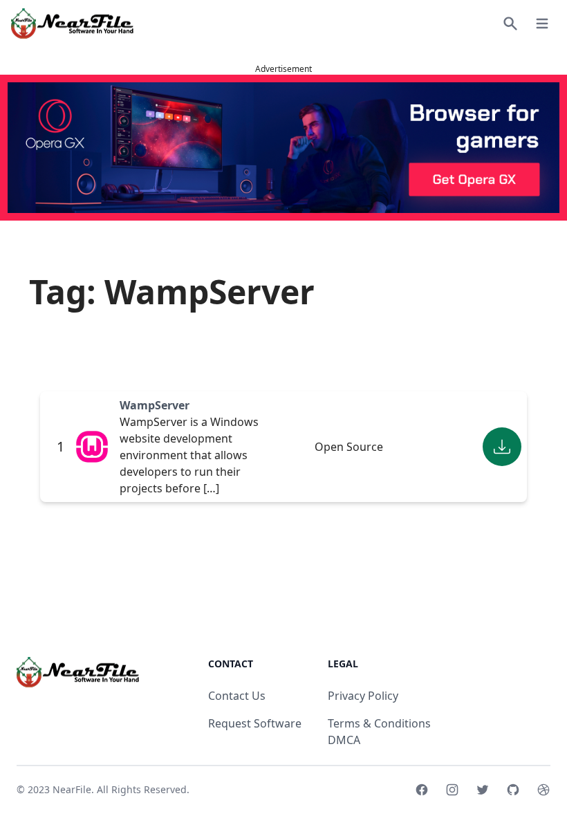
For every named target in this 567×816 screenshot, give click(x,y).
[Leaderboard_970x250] (283, 148)
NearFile (72, 789)
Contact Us (237, 695)
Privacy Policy (363, 695)
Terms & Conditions (379, 723)
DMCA (344, 740)
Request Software (254, 723)
